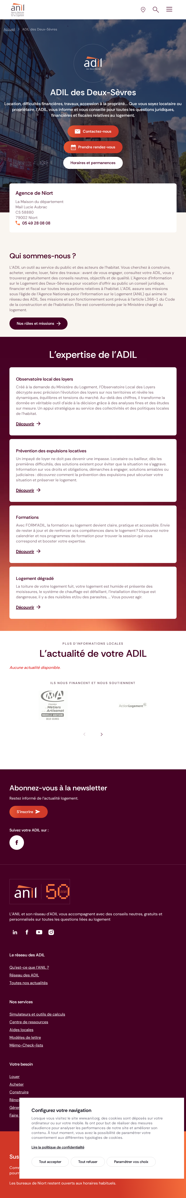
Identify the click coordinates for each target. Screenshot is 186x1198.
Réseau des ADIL (24, 975)
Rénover (16, 1099)
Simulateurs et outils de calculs (37, 1014)
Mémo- (26, 1045)
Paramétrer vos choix (131, 1161)
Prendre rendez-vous (96, 147)
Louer (14, 1076)
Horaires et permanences (93, 162)
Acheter (16, 1084)
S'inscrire (25, 811)
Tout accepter (50, 1161)
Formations (27, 517)
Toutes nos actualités (28, 982)
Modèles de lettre (25, 1037)
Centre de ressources (28, 1022)
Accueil (9, 29)
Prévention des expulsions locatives (51, 451)
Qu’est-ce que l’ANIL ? (29, 967)
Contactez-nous (97, 131)
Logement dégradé (35, 578)
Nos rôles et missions (35, 323)
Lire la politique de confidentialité (57, 1147)
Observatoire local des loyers (44, 379)
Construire (19, 1092)
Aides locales (21, 1029)
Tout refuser (87, 1161)
